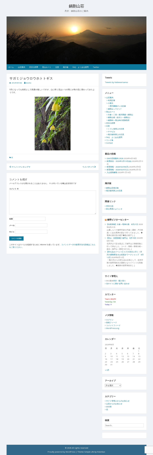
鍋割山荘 (76, 6)
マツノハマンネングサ (20, 167)
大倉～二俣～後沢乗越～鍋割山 (120, 114)
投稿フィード (111, 322)
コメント (14, 188)
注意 (57, 67)
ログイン (109, 319)
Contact (109, 143)
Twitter (96, 67)
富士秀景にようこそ (114, 209)
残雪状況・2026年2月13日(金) (119, 161)
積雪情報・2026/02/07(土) (118, 169)
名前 (11, 219)
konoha (28, 83)
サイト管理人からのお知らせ (117, 401)
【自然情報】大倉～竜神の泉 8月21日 (122, 224)
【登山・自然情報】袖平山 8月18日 (121, 238)
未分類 (109, 406)
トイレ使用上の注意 (116, 129)
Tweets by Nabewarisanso (116, 82)
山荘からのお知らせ (114, 403)
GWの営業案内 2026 (115, 158)
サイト (12, 232)
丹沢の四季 (33, 67)
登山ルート (46, 67)
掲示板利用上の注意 (116, 134)
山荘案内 (21, 67)
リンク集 (109, 140)
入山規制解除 (112, 172)
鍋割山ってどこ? (114, 109)
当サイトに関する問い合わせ (117, 283)
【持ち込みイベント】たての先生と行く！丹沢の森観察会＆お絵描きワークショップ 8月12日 (125, 254)
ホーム (11, 67)
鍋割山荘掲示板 (112, 188)
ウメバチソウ (88, 167)
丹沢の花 (109, 206)
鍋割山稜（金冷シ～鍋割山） (119, 117)
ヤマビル (111, 131)
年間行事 (111, 100)
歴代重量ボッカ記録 (118, 106)
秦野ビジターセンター (118, 219)
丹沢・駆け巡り (119, 280)
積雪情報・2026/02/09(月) (118, 167)
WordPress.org (112, 328)
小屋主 (110, 103)
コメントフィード (113, 325)
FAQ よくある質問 (80, 67)
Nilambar (101, 452)
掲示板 (65, 67)
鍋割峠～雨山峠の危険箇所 (118, 120)
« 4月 (107, 370)
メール (12, 225)
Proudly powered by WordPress (61, 452)
